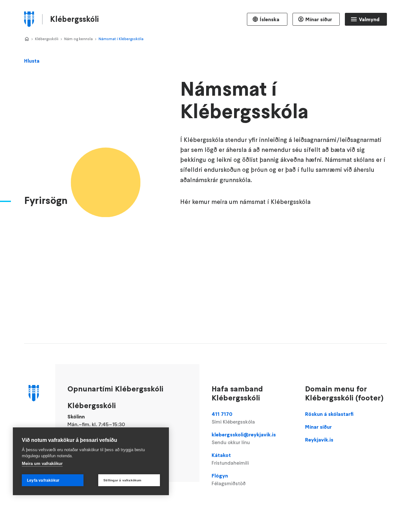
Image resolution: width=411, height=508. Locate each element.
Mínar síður (318, 19)
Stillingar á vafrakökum (122, 480)
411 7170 (233, 418)
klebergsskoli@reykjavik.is (244, 438)
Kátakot (230, 459)
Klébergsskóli (46, 38)
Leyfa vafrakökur (43, 480)
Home (27, 39)
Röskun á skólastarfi (329, 414)
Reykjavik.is (319, 439)
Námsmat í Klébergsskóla (121, 38)
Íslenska (269, 19)
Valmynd (369, 19)
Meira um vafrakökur (42, 463)
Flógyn (229, 479)
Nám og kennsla (78, 38)
